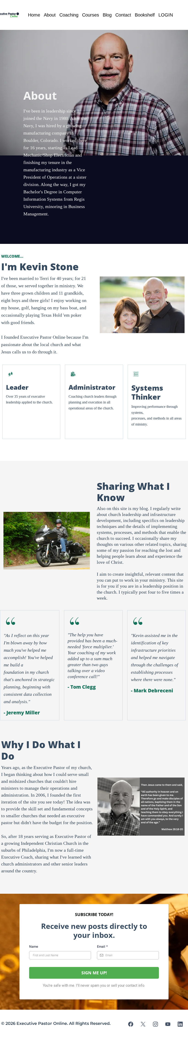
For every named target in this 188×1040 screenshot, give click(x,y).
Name (33, 946)
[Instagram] (155, 1024)
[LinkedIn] (180, 1024)
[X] (143, 1024)
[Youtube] (168, 1024)
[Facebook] (130, 1024)
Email (102, 946)
